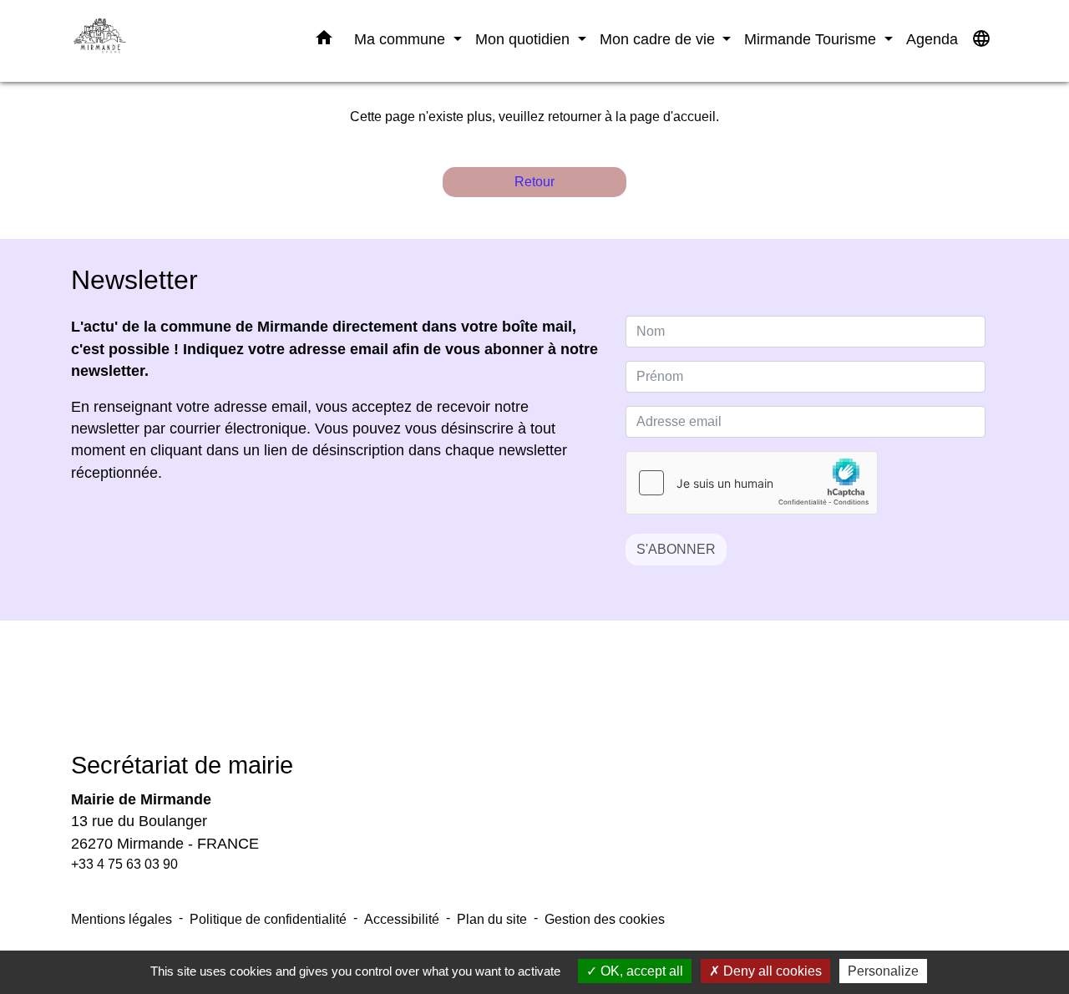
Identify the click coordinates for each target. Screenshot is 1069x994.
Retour (534, 182)
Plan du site (492, 919)
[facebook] (513, 698)
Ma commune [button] (401, 39)
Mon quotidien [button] (524, 39)
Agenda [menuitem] (932, 39)
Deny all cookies (771, 971)
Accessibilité (401, 919)
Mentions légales (121, 919)
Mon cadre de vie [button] (659, 39)
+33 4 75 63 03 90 (124, 864)
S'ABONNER (676, 549)
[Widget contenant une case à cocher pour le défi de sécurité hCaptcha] (752, 483)
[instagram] (555, 698)
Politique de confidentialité (268, 919)
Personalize (883, 971)
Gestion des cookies (605, 919)
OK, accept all (640, 971)
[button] (324, 41)
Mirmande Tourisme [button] (812, 39)
